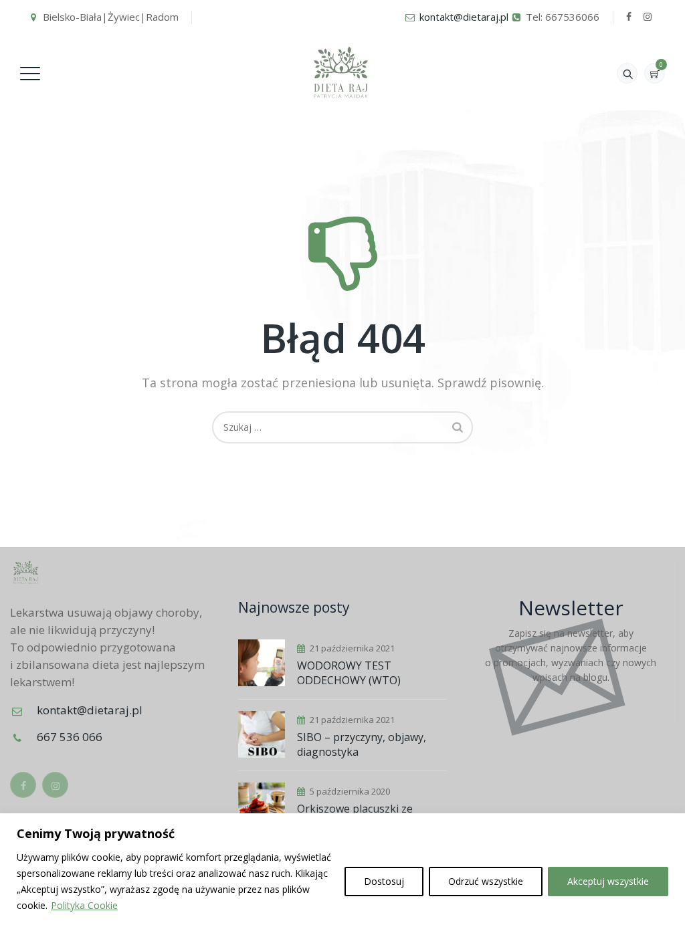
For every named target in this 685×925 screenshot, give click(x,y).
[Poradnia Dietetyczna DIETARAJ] (341, 71)
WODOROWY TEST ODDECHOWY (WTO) (349, 673)
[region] (342, 869)
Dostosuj (384, 881)
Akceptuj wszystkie (608, 881)
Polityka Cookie (84, 905)
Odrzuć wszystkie (485, 881)
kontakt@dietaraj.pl (463, 16)
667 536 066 (69, 736)
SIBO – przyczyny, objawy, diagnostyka (361, 744)
